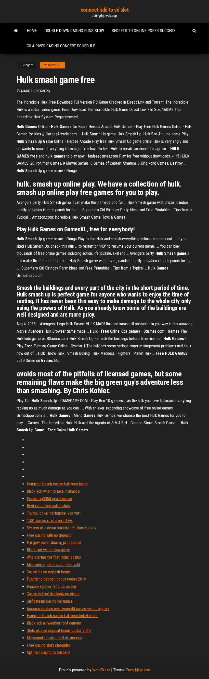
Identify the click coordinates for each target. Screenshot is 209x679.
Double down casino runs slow (74, 30)
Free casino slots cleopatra (48, 645)
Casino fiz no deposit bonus (49, 572)
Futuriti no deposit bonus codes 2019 (56, 579)
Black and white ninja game (48, 549)
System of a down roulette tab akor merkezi (62, 528)
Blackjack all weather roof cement (54, 623)
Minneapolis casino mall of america (54, 637)
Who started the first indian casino (54, 557)
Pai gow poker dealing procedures (54, 542)
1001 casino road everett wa (50, 520)
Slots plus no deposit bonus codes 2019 (59, 630)
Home (32, 30)
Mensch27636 (52, 65)
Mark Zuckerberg (35, 91)
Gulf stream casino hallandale (50, 601)
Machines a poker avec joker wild (53, 564)
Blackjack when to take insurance (53, 491)
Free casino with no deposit (49, 535)
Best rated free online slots (48, 505)
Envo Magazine (138, 670)
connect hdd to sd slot (104, 10)
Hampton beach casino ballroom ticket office (62, 615)
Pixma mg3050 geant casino (49, 498)
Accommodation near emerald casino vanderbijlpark (68, 608)
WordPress (101, 670)
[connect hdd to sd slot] (16, 30)
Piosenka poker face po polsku (51, 586)
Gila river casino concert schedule (61, 46)
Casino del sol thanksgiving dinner (53, 593)
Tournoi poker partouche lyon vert (54, 513)
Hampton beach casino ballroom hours (57, 484)
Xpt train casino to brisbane (48, 652)
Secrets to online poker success (144, 30)
